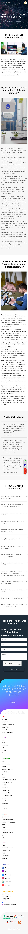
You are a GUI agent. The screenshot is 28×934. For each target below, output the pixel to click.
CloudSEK (4, 785)
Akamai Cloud (5, 787)
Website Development (7, 819)
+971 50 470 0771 (12, 632)
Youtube (7, 885)
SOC (3, 835)
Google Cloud (5, 772)
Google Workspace (7, 764)
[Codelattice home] (6, 2)
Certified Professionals (8, 724)
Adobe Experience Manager (9, 779)
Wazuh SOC (5, 800)
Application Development (8, 822)
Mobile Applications (7, 824)
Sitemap (4, 753)
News (3, 845)
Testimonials (5, 745)
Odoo (3, 805)
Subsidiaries (5, 727)
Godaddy (4, 766)
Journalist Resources (7, 847)
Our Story (4, 719)
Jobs (3, 747)
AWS (3, 761)
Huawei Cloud (5, 790)
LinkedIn (7, 868)
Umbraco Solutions (7, 795)
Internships (5, 750)
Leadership (5, 722)
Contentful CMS (6, 792)
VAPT (3, 837)
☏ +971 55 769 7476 (11, 629)
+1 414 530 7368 (7, 902)
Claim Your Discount (14, 669)
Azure (3, 777)
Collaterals (4, 858)
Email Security (5, 830)
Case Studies (5, 855)
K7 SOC (3, 798)
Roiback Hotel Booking (8, 782)
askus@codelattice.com (10, 904)
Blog (3, 739)
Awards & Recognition (7, 732)
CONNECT (13, 702)
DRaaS (3, 827)
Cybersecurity (5, 817)
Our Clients (4, 729)
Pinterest (7, 878)
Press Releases (6, 850)
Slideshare (8, 881)
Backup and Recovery (7, 832)
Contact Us (5, 742)
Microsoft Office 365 (7, 769)
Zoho (3, 774)
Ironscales (4, 808)
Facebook (8, 874)
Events (3, 853)
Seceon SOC (5, 803)
